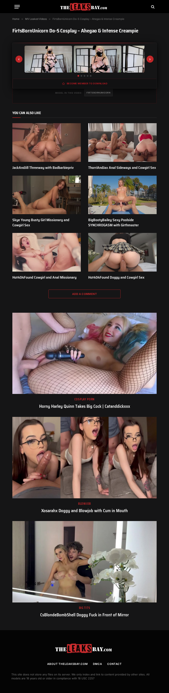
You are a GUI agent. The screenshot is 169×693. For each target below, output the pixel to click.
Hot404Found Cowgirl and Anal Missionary (44, 277)
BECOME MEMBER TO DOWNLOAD (87, 83)
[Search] (152, 6)
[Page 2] (81, 76)
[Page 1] (78, 76)
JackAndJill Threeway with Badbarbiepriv (43, 167)
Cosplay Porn (84, 399)
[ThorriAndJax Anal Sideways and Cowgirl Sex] (122, 142)
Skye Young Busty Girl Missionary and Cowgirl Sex (40, 222)
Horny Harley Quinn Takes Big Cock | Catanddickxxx (84, 406)
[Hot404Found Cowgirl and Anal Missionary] (46, 252)
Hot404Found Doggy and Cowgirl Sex (116, 277)
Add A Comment (84, 294)
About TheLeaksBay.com (67, 664)
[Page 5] (91, 76)
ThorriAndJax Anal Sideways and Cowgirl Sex (122, 167)
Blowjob (84, 504)
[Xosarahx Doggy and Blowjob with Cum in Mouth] (84, 457)
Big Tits (84, 608)
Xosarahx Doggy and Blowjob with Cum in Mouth (84, 511)
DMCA (97, 664)
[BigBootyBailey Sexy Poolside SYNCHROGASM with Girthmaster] (122, 195)
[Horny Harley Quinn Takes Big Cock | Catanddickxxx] (84, 353)
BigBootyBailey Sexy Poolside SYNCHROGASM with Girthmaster (113, 222)
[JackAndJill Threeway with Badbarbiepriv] (46, 142)
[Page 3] (84, 76)
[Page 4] (87, 76)
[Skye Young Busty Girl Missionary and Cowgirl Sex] (46, 195)
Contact (114, 664)
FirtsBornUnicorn (98, 92)
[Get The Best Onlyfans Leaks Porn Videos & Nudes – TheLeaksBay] (84, 6)
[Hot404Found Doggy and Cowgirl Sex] (122, 252)
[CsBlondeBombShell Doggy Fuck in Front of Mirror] (84, 561)
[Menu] (17, 6)
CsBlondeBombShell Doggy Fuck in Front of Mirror (84, 615)
